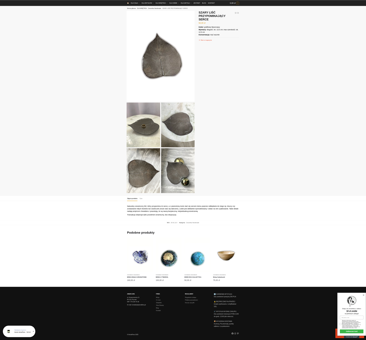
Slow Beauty (160, 305)
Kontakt (158, 310)
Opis (141, 198)
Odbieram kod (351, 331)
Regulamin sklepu (190, 297)
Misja (157, 297)
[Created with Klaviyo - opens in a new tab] (351, 337)
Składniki (159, 302)
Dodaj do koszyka (140, 284)
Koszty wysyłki (189, 302)
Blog (157, 308)
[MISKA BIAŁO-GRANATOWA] (140, 255)
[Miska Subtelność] (226, 255)
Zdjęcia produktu (132, 198)
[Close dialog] (363, 295)
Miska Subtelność (219, 277)
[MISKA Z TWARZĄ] (169, 255)
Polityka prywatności (191, 300)
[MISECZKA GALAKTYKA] (197, 255)
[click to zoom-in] (161, 56)
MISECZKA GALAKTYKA (192, 277)
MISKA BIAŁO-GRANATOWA (137, 277)
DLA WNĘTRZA (142, 8)
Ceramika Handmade (154, 8)
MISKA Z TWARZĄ (162, 277)
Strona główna (131, 8)
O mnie (158, 300)
